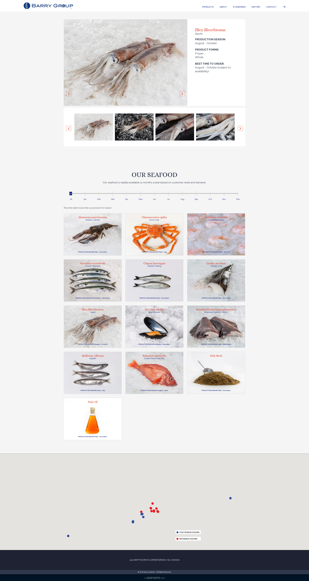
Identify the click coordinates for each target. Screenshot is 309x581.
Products (208, 7)
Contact (271, 7)
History (256, 7)
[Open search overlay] (284, 7)
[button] (230, 498)
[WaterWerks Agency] (154, 578)
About (223, 7)
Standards (239, 7)
